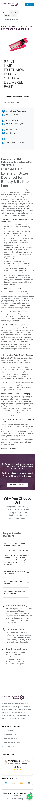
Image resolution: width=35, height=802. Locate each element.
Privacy (13, 799)
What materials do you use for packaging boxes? (14, 592)
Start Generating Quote (17, 96)
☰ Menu (29, 4)
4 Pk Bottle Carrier (10, 735)
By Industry (14, 12)
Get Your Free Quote (8, 448)
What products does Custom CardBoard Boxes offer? (14, 544)
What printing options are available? (12, 582)
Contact (27, 799)
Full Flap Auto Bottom (12, 746)
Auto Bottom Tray (10, 738)
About (7, 799)
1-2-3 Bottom (8, 731)
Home (3, 12)
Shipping (20, 799)
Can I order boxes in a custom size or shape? (14, 572)
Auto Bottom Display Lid (12, 742)
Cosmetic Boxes (10, 16)
